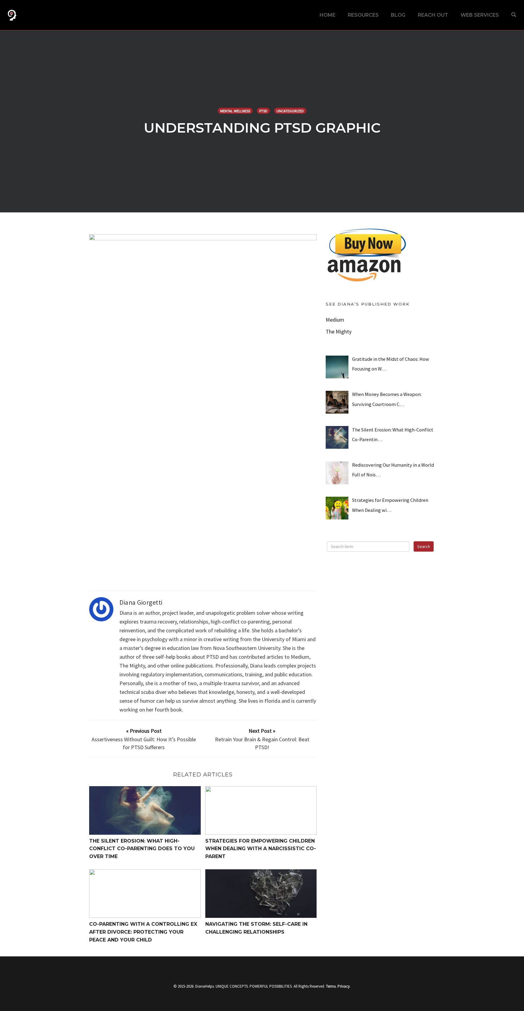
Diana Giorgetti (141, 602)
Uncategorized (290, 111)
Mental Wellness (235, 111)
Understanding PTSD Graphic (262, 127)
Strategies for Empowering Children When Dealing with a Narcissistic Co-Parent (260, 848)
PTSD (263, 111)
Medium (335, 319)
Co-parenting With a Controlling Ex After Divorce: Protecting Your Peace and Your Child (143, 931)
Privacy (344, 986)
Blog (398, 15)
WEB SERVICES (480, 15)
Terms (331, 986)
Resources (363, 15)
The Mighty (338, 331)
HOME (327, 15)
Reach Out (433, 15)
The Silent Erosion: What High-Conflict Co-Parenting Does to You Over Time (142, 848)
